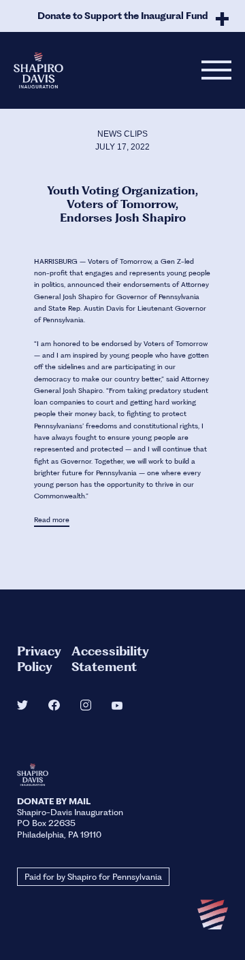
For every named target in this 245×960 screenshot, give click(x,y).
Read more (51, 519)
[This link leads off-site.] (22, 706)
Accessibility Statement (110, 659)
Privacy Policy (39, 659)
